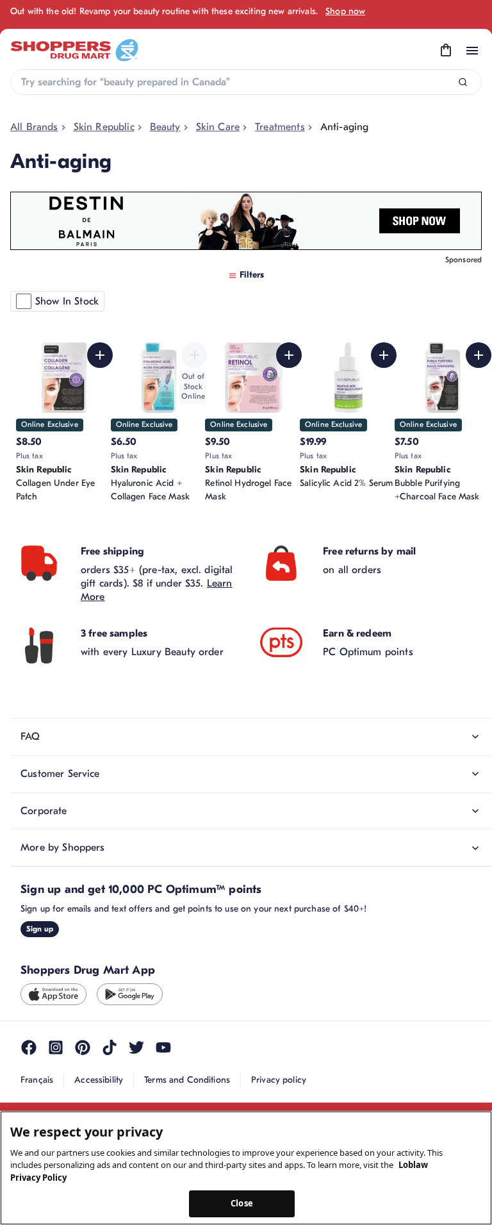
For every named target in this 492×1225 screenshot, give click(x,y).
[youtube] (163, 1047)
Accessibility (98, 1079)
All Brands (34, 127)
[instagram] (55, 1047)
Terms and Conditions (187, 1079)
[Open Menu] (472, 50)
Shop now (345, 11)
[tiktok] (109, 1047)
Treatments (280, 127)
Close (242, 1203)
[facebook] (28, 1047)
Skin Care (218, 127)
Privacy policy (278, 1079)
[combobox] (246, 82)
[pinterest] (82, 1047)
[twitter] (136, 1047)
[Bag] (446, 50)
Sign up (39, 928)
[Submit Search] (463, 82)
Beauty (165, 127)
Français (36, 1079)
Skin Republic (104, 127)
